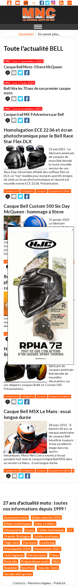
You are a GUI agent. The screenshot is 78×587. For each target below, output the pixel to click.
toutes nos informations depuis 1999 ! (35, 505)
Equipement (12, 191)
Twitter (47, 3)
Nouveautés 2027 (47, 549)
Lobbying (47, 542)
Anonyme (9, 3)
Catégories (27, 191)
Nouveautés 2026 (17, 549)
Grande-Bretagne (17, 536)
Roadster (11, 568)
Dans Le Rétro (45, 524)
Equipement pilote (59, 191)
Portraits (10, 561)
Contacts (19, 583)
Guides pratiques (46, 536)
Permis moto (36, 555)
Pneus (54, 555)
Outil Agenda (14, 555)
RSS (61, 3)
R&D (56, 561)
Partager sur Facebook (26, 72)
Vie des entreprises (18, 574)
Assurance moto (16, 517)
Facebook (42, 3)
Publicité (59, 583)
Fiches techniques (51, 530)
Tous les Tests (47, 568)
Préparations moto (35, 561)
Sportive (27, 568)
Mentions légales (39, 583)
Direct (69, 3)
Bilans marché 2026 (46, 517)
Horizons (30, 542)
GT (70, 530)
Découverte (12, 530)
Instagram (53, 3)
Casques (41, 191)
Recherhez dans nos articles (34, 3)
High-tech (11, 542)
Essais (29, 530)
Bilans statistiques (17, 524)
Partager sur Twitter (20, 72)
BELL (56, 48)
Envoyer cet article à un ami (13, 72)
